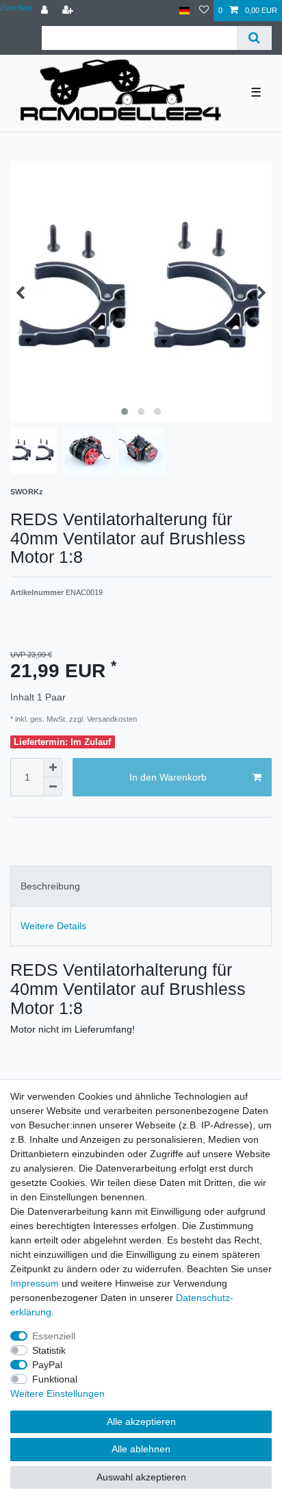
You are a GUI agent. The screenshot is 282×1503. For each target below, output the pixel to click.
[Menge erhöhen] (52, 767)
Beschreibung (50, 886)
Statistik (49, 1350)
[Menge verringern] (52, 786)
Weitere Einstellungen (57, 1393)
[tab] (141, 886)
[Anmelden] (45, 10)
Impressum (34, 1283)
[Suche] (254, 38)
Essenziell (53, 1335)
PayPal (47, 1364)
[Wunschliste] (204, 10)
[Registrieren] (69, 10)
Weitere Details (53, 925)
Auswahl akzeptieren (141, 1477)
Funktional (54, 1379)
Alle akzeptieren (141, 1421)
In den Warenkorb (168, 777)
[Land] (184, 10)
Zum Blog (15, 7)
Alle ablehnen (141, 1448)
